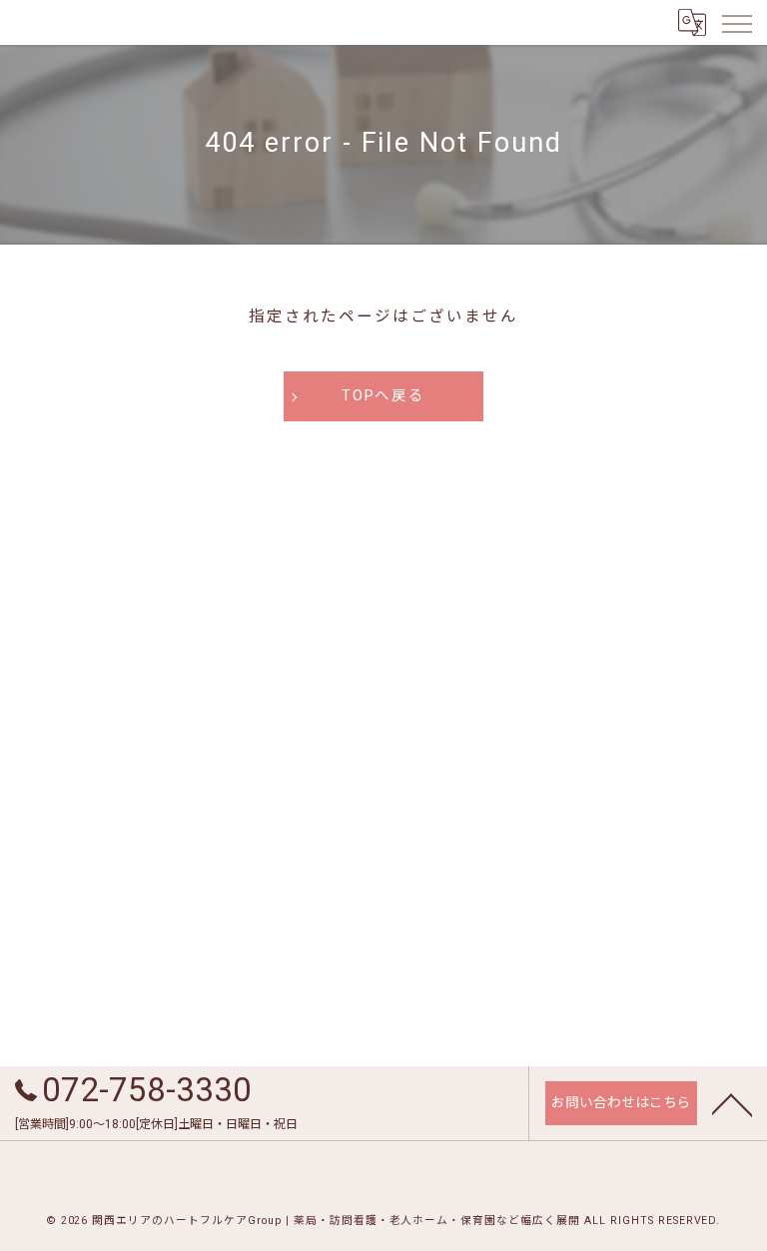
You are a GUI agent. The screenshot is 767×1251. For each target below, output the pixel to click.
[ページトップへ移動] (732, 1103)
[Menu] (736, 22)
